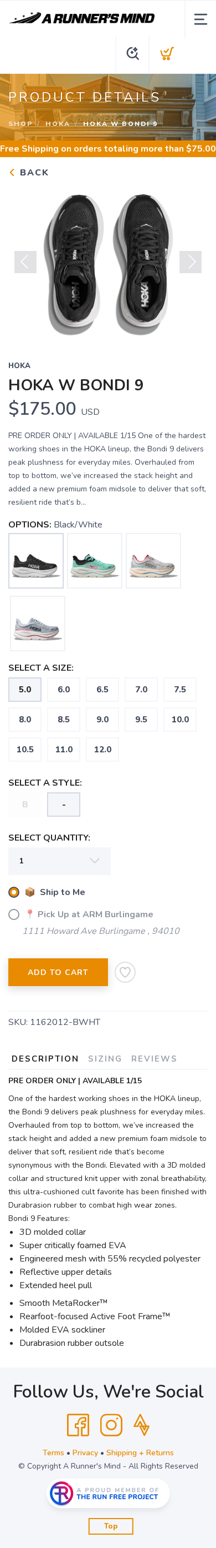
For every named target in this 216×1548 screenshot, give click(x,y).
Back (33, 173)
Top (111, 1526)
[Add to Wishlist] (125, 972)
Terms (53, 1453)
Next (190, 262)
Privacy (85, 1453)
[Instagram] (111, 1425)
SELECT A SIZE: (41, 668)
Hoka (57, 123)
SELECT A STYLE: (45, 783)
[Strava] (141, 1425)
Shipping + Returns (140, 1453)
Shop (20, 123)
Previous (25, 262)
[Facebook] (78, 1425)
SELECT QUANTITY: (49, 838)
